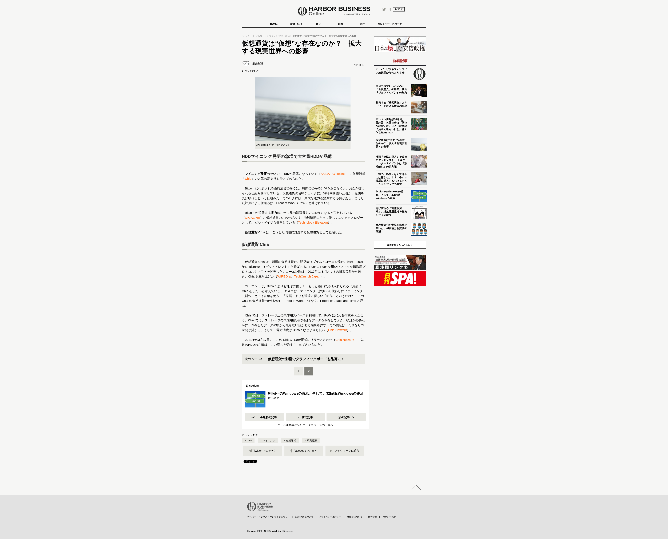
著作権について (355, 517)
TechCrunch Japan (307, 276)
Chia (248, 178)
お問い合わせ (389, 517)
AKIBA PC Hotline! (333, 174)
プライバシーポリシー (330, 517)
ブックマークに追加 (344, 451)
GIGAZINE (252, 217)
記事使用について (304, 517)
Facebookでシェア (305, 450)
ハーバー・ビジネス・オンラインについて (268, 517)
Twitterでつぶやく (264, 450)
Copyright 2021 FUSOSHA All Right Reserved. (270, 531)
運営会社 (372, 517)
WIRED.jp (284, 276)
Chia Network (337, 330)
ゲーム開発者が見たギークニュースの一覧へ (305, 424)
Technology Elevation (313, 222)
